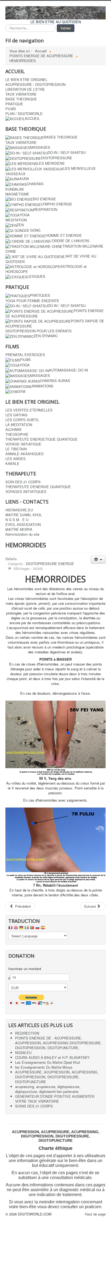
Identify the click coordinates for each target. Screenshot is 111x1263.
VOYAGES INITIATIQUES (25, 491)
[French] (10, 929)
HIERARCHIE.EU (19, 510)
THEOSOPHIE (17, 434)
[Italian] (27, 929)
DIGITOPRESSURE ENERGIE (50, 563)
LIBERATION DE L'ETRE (25, 89)
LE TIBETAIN (16, 449)
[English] (16, 929)
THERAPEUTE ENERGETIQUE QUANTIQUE (41, 439)
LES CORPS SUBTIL (22, 419)
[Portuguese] (32, 929)
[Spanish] (43, 929)
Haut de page (95, 1214)
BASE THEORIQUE (21, 99)
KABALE (12, 463)
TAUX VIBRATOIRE (21, 94)
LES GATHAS (16, 415)
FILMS (10, 108)
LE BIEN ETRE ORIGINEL (26, 79)
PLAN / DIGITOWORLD (23, 113)
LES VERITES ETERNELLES (29, 410)
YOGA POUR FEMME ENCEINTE (32, 300)
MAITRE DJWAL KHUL (23, 514)
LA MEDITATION (18, 424)
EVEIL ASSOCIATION (23, 524)
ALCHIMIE (13, 429)
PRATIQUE (14, 104)
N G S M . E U (16, 519)
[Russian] (37, 929)
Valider (65, 28)
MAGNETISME (17, 194)
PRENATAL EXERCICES (25, 354)
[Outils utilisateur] (98, 559)
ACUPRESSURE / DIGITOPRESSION (35, 84)
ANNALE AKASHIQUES (24, 453)
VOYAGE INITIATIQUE (23, 444)
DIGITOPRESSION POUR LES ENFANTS (38, 331)
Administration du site (22, 534)
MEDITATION (16, 220)
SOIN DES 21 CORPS (23, 481)
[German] (21, 929)
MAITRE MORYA (18, 529)
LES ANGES (15, 458)
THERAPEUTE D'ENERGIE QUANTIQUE (38, 486)
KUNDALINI (14, 189)
